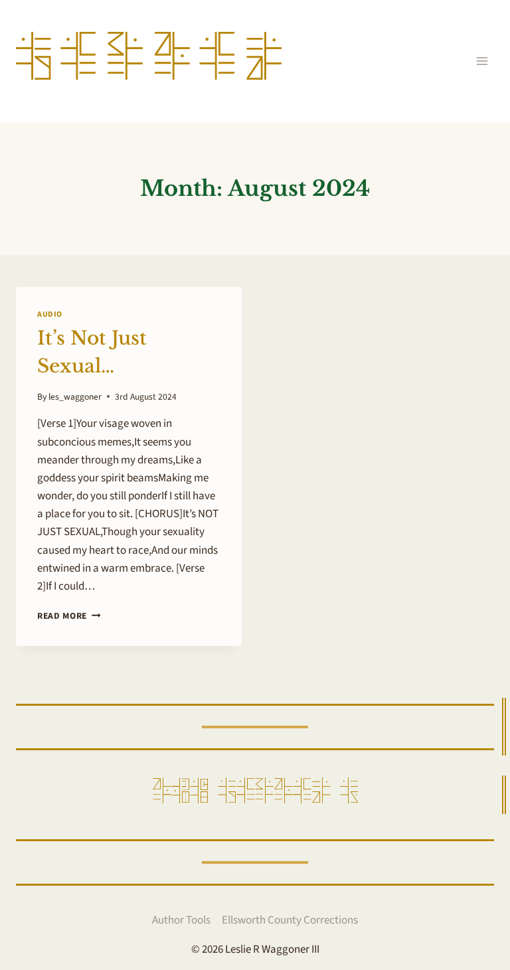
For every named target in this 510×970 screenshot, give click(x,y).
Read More (69, 615)
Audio (49, 314)
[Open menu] (481, 60)
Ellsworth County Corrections (290, 920)
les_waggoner (75, 396)
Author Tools (181, 920)
